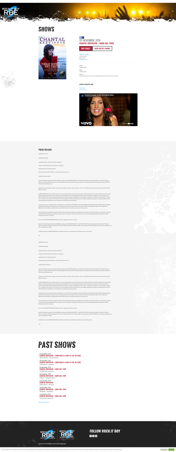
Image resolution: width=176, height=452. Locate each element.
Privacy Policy (63, 443)
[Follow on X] (93, 436)
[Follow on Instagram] (96, 436)
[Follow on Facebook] (91, 436)
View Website (82, 88)
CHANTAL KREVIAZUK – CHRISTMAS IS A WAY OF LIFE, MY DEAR (60, 355)
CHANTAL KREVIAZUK (46, 382)
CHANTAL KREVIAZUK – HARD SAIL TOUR (52, 369)
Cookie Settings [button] (164, 449)
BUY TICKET (85, 48)
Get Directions (83, 59)
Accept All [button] (171, 449)
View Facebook (82, 89)
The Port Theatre (84, 54)
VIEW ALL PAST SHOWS (43, 402)
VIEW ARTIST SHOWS (102, 48)
